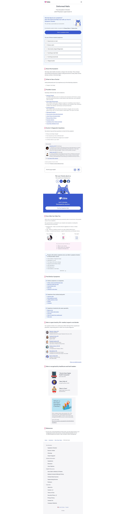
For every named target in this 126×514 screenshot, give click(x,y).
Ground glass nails (51, 286)
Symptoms (51, 440)
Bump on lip (50, 310)
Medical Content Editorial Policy (57, 163)
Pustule (49, 301)
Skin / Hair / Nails (58, 440)
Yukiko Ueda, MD (53, 152)
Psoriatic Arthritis (50, 120)
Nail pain (49, 287)
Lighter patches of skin (52, 299)
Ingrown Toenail (50, 95)
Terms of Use (74, 28)
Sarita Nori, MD (53, 146)
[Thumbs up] (75, 169)
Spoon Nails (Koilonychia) (52, 101)
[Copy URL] (57, 181)
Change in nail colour (52, 289)
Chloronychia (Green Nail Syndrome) (54, 114)
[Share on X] (64, 181)
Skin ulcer (49, 316)
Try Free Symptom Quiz (63, 208)
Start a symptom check (63, 32)
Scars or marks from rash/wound (54, 315)
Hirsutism (49, 303)
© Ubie (63, 510)
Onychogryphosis (50, 107)
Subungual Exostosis (51, 112)
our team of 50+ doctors (53, 158)
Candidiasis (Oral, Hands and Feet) (54, 121)
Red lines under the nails (53, 284)
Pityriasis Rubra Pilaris (51, 118)
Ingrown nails (50, 296)
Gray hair (49, 313)
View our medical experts (75, 362)
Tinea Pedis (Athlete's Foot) (52, 123)
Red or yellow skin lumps (53, 312)
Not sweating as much (52, 298)
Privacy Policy (67, 28)
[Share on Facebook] (68, 181)
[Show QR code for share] (61, 181)
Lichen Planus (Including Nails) (53, 116)
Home (46, 440)
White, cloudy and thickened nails (55, 282)
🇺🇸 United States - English (63, 507)
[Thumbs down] (78, 169)
